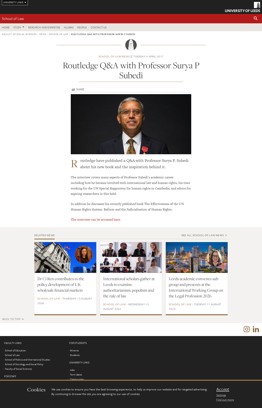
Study (17, 27)
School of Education (15, 350)
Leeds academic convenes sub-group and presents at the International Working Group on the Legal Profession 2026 (196, 287)
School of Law (13, 18)
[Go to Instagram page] (247, 329)
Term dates (76, 374)
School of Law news (114, 56)
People (82, 27)
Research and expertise (44, 27)
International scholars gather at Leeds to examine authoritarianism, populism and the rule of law (129, 287)
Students (75, 355)
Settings (221, 395)
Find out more (225, 399)
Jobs (72, 370)
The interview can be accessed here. (96, 219)
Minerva (74, 350)
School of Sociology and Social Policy (24, 364)
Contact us (98, 27)
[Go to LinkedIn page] (256, 329)
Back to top (11, 319)
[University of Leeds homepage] (242, 7)
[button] (255, 19)
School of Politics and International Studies (27, 359)
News (42, 34)
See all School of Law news (202, 235)
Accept (222, 389)
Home (6, 27)
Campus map (77, 379)
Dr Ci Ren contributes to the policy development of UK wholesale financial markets (60, 284)
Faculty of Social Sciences (19, 34)
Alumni (68, 27)
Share (80, 89)
